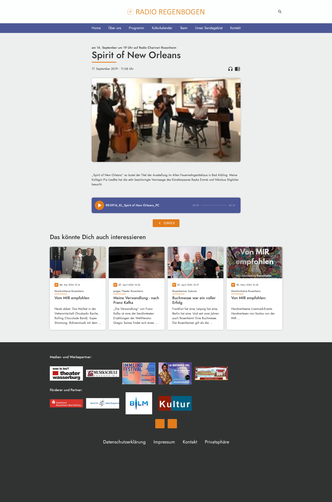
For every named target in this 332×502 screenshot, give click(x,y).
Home (96, 27)
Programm (136, 27)
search (280, 11)
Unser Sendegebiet (208, 27)
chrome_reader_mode (237, 69)
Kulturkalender (162, 27)
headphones (230, 69)
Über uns (114, 27)
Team (183, 27)
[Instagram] (61, 12)
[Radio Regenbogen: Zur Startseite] (166, 11)
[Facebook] (54, 12)
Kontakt (235, 27)
